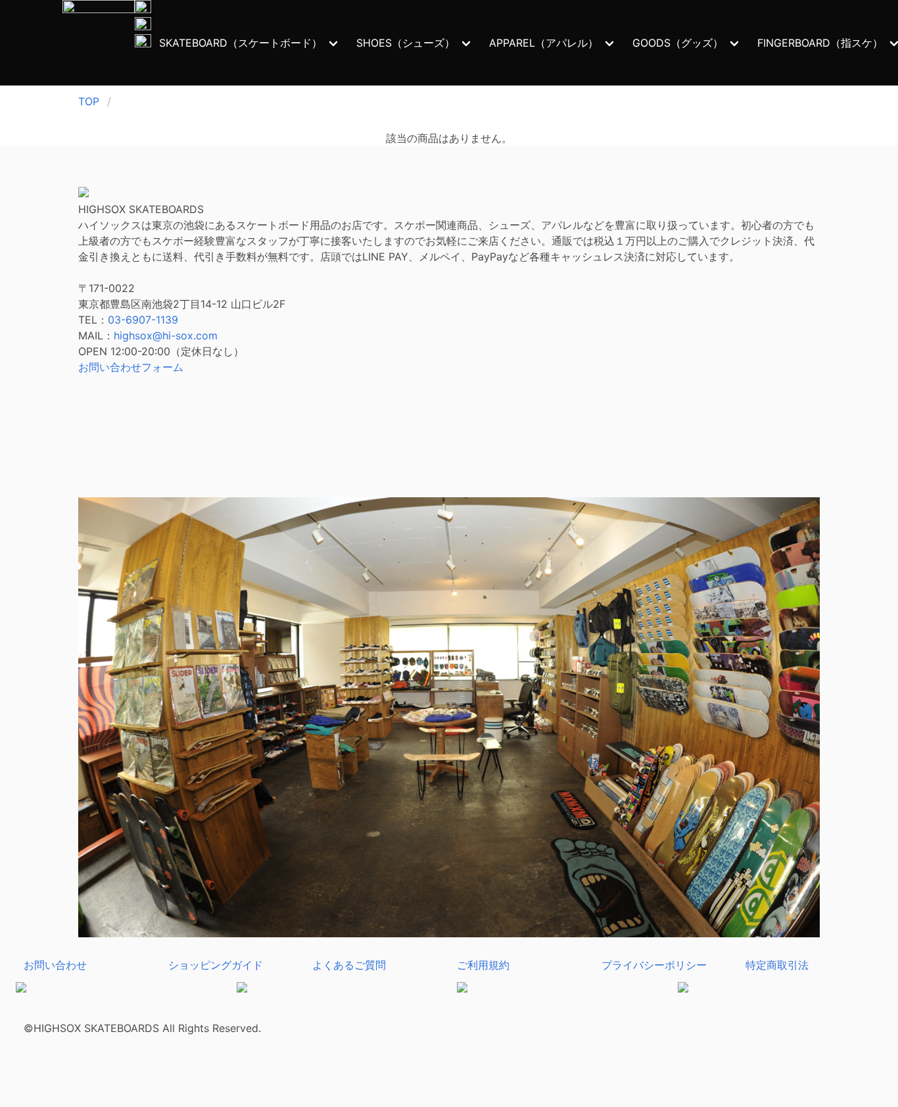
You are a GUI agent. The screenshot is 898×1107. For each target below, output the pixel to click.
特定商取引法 (777, 965)
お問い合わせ (55, 965)
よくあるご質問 (349, 965)
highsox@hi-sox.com (166, 335)
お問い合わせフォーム (130, 367)
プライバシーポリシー (654, 965)
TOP (88, 101)
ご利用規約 (483, 965)
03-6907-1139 (143, 319)
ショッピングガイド (215, 965)
